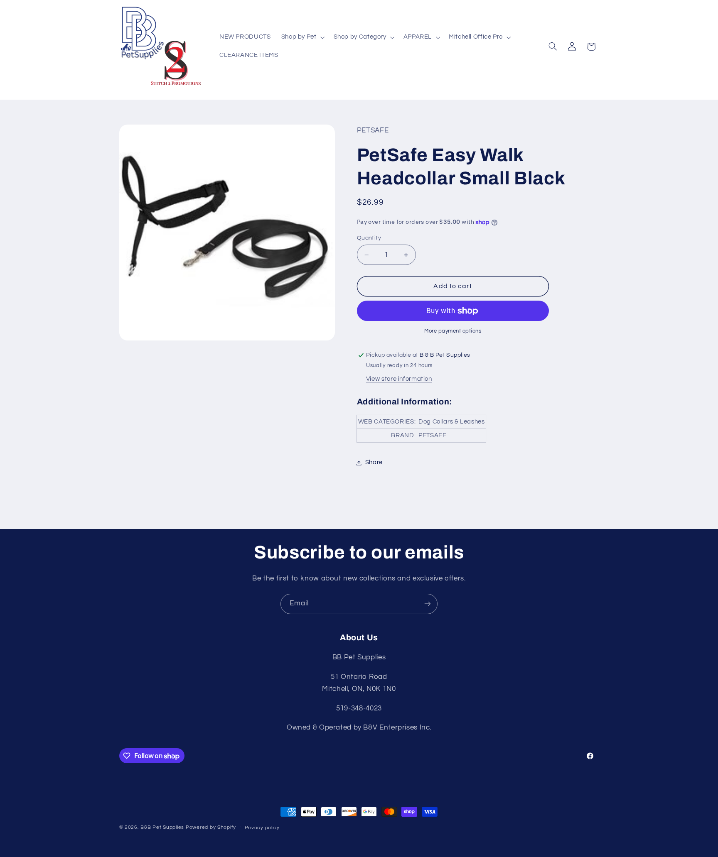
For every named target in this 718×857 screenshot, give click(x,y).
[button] (302, 37)
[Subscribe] (427, 604)
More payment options (453, 331)
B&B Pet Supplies (162, 827)
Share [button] (374, 463)
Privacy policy (262, 827)
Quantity (369, 238)
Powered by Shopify (211, 827)
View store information (399, 379)
